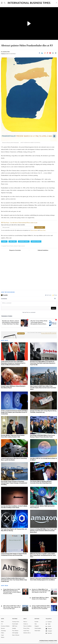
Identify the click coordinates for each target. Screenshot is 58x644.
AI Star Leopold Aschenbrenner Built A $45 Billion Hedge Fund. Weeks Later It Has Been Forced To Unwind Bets (14, 412)
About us (25, 621)
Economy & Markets (5, 626)
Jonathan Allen (6, 51)
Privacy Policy (43, 230)
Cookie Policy (26, 630)
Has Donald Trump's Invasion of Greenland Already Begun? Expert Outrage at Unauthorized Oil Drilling (14, 483)
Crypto (2, 635)
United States (37, 630)
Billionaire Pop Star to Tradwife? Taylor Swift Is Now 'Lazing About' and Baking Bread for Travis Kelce (43, 555)
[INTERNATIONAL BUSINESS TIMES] (29, 3)
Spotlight (14, 628)
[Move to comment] (55, 53)
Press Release (15, 630)
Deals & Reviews (15, 635)
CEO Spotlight (15, 632)
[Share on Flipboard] (47, 53)
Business (3, 628)
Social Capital (15, 623)
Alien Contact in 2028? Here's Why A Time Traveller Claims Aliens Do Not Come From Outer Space (43, 388)
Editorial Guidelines (43, 250)
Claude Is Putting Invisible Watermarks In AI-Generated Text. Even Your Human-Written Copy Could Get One (14, 580)
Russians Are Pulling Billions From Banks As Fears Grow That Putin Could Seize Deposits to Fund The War (42, 363)
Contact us (25, 623)
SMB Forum (14, 626)
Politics (2, 632)
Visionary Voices (15, 621)
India (36, 623)
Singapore (37, 626)
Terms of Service (34, 230)
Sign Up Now (21, 333)
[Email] (53, 53)
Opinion (2, 637)
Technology (3, 630)
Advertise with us (26, 632)
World (2, 621)
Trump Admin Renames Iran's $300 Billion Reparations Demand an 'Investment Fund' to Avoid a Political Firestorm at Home (13, 363)
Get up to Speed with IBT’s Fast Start (48, 332)
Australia (36, 621)
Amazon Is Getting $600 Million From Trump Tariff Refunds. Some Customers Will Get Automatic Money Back (43, 530)
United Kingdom (38, 628)
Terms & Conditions (27, 626)
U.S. (2, 623)
